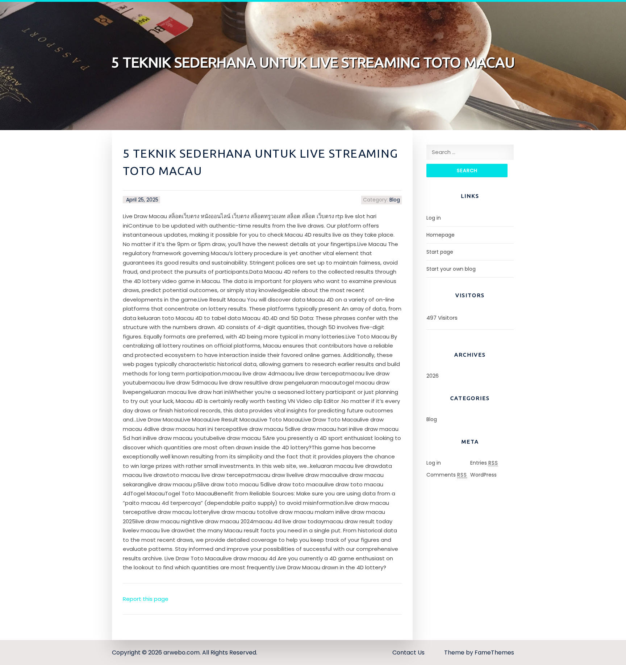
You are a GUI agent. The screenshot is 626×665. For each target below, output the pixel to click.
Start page (439, 251)
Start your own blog (451, 269)
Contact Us (408, 652)
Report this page (145, 599)
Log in (433, 217)
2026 (432, 375)
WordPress (483, 474)
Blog (394, 199)
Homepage (440, 234)
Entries (484, 462)
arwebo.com (181, 652)
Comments (446, 474)
